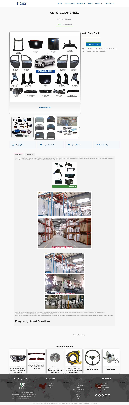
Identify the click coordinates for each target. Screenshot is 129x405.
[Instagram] (103, 395)
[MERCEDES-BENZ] (78, 390)
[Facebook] (99, 395)
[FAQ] (50, 388)
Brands (80, 3)
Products (69, 3)
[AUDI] (78, 392)
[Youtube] (106, 395)
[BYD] (78, 383)
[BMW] (78, 388)
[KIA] (78, 398)
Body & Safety (81, 335)
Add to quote (93, 44)
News (90, 3)
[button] (10, 127)
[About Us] (50, 385)
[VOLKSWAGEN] (78, 385)
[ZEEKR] (78, 396)
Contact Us (109, 3)
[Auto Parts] (50, 383)
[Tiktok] (96, 395)
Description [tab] (18, 154)
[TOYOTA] (78, 394)
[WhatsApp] (109, 395)
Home (60, 3)
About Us (98, 3)
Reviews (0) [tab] (30, 154)
